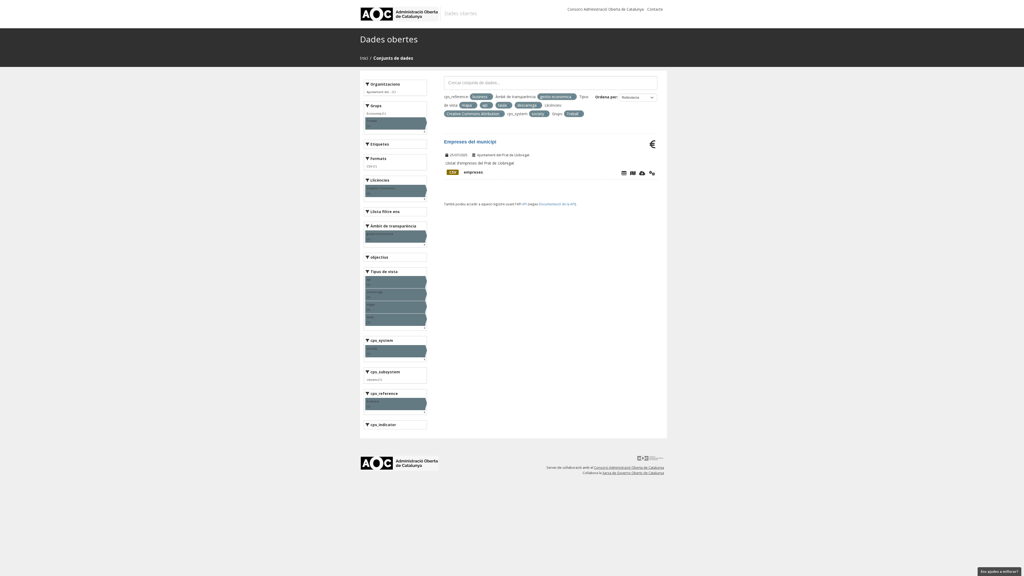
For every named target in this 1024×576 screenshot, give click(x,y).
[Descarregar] (642, 173)
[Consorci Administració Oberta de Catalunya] (650, 460)
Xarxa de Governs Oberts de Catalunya (633, 473)
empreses (466, 172)
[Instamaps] (632, 173)
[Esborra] (489, 97)
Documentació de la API (557, 204)
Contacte (655, 9)
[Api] (652, 173)
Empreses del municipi (470, 142)
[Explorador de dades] (624, 173)
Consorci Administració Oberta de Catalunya (605, 9)
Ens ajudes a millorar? (999, 571)
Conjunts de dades (393, 58)
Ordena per (606, 96)
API (524, 204)
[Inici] (400, 14)
